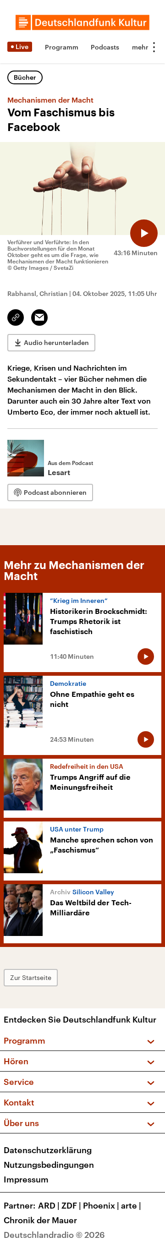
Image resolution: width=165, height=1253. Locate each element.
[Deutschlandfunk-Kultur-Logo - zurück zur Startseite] (82, 22)
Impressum (26, 1179)
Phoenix (101, 1205)
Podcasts (105, 47)
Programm (61, 47)
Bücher (25, 77)
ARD (49, 1205)
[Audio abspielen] (144, 233)
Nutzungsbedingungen (49, 1165)
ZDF (71, 1205)
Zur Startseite (30, 977)
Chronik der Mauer (40, 1220)
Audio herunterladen (56, 342)
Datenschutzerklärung (48, 1150)
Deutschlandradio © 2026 (54, 1235)
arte (131, 1205)
